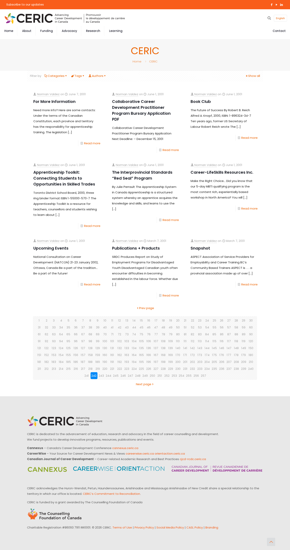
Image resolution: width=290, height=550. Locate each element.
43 (127, 327)
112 (192, 341)
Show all (254, 76)
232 (192, 369)
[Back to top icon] (271, 542)
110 (178, 341)
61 (39, 334)
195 (141, 362)
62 (46, 334)
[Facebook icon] (271, 5)
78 (163, 334)
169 (170, 355)
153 (53, 355)
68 (90, 334)
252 (166, 376)
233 (199, 369)
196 (148, 362)
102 (119, 341)
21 (185, 320)
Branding (211, 527)
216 (76, 369)
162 (119, 355)
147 (229, 348)
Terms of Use (122, 527)
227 (155, 369)
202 (192, 362)
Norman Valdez (48, 94)
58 (236, 327)
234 (207, 369)
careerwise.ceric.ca (140, 453)
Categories (56, 76)
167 (156, 355)
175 (214, 355)
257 (203, 376)
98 (90, 341)
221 (112, 369)
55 (214, 327)
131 (112, 348)
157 (83, 355)
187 (83, 362)
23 (199, 320)
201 (185, 362)
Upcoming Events (50, 248)
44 (134, 327)
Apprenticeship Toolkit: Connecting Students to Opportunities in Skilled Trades (64, 178)
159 (97, 355)
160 (105, 355)
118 (236, 341)
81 (185, 334)
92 (46, 341)
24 (207, 320)
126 (76, 348)
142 (192, 348)
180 (251, 355)
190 (105, 362)
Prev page (146, 308)
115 (214, 341)
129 (97, 348)
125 (68, 348)
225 (141, 369)
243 (101, 376)
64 (61, 334)
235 (214, 369)
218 (90, 369)
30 (251, 320)
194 (134, 362)
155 (68, 355)
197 (156, 362)
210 (251, 362)
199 (170, 362)
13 (126, 320)
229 (170, 369)
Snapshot (200, 248)
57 (229, 327)
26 (221, 320)
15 (141, 320)
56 (222, 327)
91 (39, 341)
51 (185, 327)
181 (39, 362)
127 (83, 348)
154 (61, 355)
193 (126, 362)
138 (163, 348)
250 (152, 376)
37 (83, 327)
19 (170, 320)
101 (112, 341)
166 (148, 355)
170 (178, 355)
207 (229, 362)
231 (185, 369)
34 (61, 327)
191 (112, 362)
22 (192, 320)
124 (61, 348)
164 (134, 355)
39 (97, 327)
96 (76, 341)
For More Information (54, 101)
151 (39, 355)
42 (119, 327)
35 (68, 327)
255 (189, 376)
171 (185, 355)
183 (53, 362)
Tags (78, 76)
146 (221, 348)
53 (200, 327)
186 (75, 362)
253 (174, 376)
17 (156, 320)
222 (119, 369)
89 (243, 334)
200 (178, 362)
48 (163, 327)
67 (83, 334)
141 (185, 348)
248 (137, 376)
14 (134, 320)
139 (170, 348)
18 (163, 320)
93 (54, 341)
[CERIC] (64, 18)
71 (112, 334)
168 (163, 355)
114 (207, 341)
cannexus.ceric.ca (125, 448)
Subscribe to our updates (25, 4)
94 (61, 341)
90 (251, 334)
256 (196, 376)
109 (170, 341)
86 (222, 334)
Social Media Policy (170, 527)
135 (141, 348)
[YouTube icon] (276, 5)
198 (163, 362)
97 (83, 341)
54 (207, 327)
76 (149, 334)
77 (156, 334)
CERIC (153, 61)
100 (105, 341)
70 (105, 334)
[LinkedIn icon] (281, 5)
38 (90, 327)
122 (46, 348)
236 (221, 369)
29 (243, 320)
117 (229, 341)
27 (229, 320)
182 (46, 362)
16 (148, 320)
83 (200, 334)
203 (199, 362)
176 (221, 355)
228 (163, 369)
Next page (143, 384)
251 (159, 376)
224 (134, 369)
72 (119, 334)
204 (207, 362)
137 (156, 348)
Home (137, 61)
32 (46, 327)
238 (236, 369)
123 (54, 348)
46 (149, 327)
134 (134, 348)
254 (181, 376)
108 (163, 341)
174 (207, 355)
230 (178, 369)
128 (90, 348)
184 (61, 362)
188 (90, 362)
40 (105, 327)
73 (127, 334)
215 (68, 369)
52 (192, 327)
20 (178, 320)
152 (46, 355)
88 (236, 334)
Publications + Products (136, 248)
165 (141, 355)
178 (236, 355)
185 (68, 362)
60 (251, 327)
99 (97, 341)
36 (76, 327)
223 (126, 369)
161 (112, 355)
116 (222, 341)
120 (251, 341)
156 (75, 355)
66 (76, 334)
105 (141, 341)
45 (141, 327)
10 (105, 320)
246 (123, 376)
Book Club (201, 101)
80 (178, 334)
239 (243, 369)
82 (192, 334)
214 (61, 369)
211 (39, 369)
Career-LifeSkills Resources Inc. (222, 172)
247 (130, 376)
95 (68, 341)
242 (93, 376)
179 (243, 355)
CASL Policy (194, 527)
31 (39, 327)
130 (105, 348)
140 (178, 348)
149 (243, 348)
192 (119, 362)
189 (97, 362)
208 (236, 362)
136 (148, 348)
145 (214, 348)
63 (54, 334)
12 (119, 320)
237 (229, 369)
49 (170, 327)
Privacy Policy (144, 527)
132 (119, 348)
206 (221, 362)
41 (112, 327)
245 (116, 376)
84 (207, 334)
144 (207, 348)
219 (97, 369)
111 (185, 341)
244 (108, 376)
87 (229, 334)
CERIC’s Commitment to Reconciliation (111, 494)
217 (83, 369)
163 (126, 355)
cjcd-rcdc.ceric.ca (193, 459)
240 (251, 369)
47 (156, 327)
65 (68, 334)
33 (54, 327)
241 (86, 376)
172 (192, 355)
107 (156, 341)
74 (134, 334)
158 (90, 355)
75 (141, 334)
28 (236, 320)
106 (148, 341)
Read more (92, 143)
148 (236, 348)
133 (126, 348)
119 (243, 341)
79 (170, 334)
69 (97, 334)
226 (148, 369)
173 (199, 355)
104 (134, 341)
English (280, 18)
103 (126, 341)
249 (145, 376)
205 (214, 362)
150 (251, 348)
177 (229, 355)
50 (178, 327)
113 (200, 341)
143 (199, 348)
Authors (97, 76)
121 (39, 348)
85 (214, 334)
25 (214, 320)
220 (104, 369)
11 (112, 320)
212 (46, 369)
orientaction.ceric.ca (170, 453)
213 (54, 369)
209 (243, 362)
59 (243, 327)
